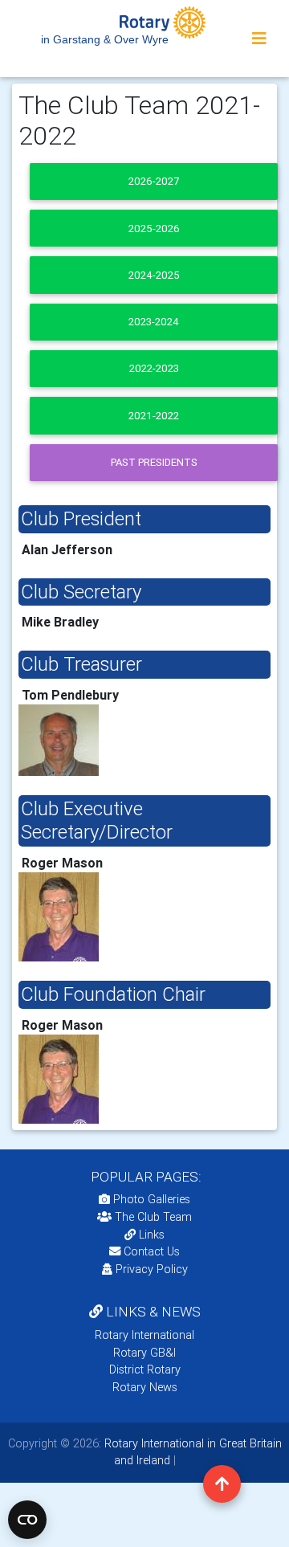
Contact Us (150, 1251)
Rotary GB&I (144, 1352)
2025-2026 (154, 228)
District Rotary (145, 1369)
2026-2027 (153, 181)
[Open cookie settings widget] (27, 1519)
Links (152, 1234)
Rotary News (144, 1387)
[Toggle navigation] (259, 38)
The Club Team (153, 1217)
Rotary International (144, 1335)
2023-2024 (153, 322)
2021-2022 (153, 415)
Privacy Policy (152, 1269)
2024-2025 (154, 275)
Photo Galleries (150, 1199)
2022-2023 (154, 368)
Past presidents (154, 462)
